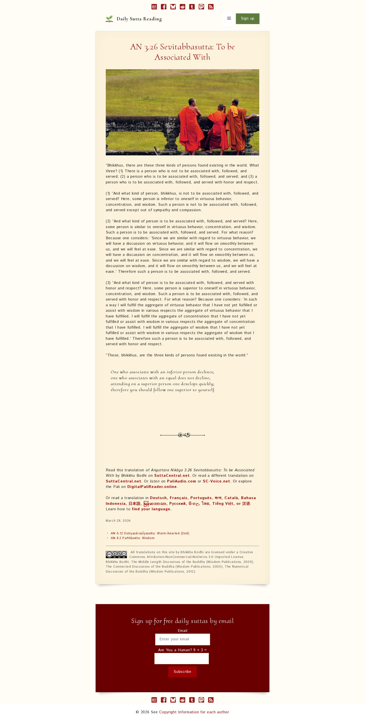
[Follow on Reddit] (182, 7)
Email (182, 630)
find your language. (152, 509)
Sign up (248, 18)
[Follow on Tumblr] (192, 7)
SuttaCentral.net (172, 475)
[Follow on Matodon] (201, 7)
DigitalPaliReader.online (152, 486)
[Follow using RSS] (211, 7)
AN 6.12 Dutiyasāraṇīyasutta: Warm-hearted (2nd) (150, 533)
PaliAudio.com (181, 481)
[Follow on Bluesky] (173, 7)
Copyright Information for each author (194, 712)
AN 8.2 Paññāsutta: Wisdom (132, 538)
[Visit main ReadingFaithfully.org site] (154, 7)
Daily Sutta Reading (139, 19)
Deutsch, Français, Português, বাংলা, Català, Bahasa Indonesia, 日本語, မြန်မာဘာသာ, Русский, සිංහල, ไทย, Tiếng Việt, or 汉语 (181, 500)
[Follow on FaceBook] (163, 7)
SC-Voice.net (216, 481)
